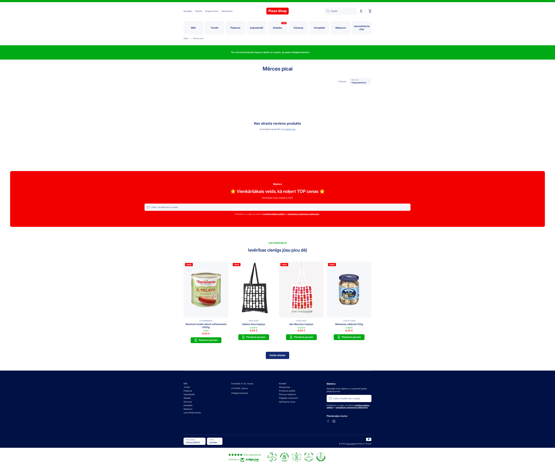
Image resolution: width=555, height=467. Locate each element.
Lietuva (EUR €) (193, 442)
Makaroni (188, 409)
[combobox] (340, 11)
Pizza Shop (350, 444)
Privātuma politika (287, 391)
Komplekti (188, 405)
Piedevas (188, 391)
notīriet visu (290, 129)
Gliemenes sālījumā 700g (349, 324)
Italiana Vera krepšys (253, 324)
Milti (185, 383)
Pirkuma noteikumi (287, 394)
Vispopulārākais (358, 82)
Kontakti (282, 383)
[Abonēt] (406, 207)
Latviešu (213, 442)
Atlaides (187, 398)
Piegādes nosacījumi (288, 398)
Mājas (186, 38)
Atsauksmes (284, 387)
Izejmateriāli (189, 394)
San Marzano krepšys (301, 324)
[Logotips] (277, 11)
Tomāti (187, 387)
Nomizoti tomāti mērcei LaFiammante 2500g (206, 326)
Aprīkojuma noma (287, 401)
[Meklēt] (327, 11)
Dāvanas (188, 401)
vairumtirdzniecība (192, 412)
